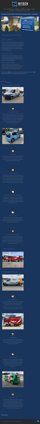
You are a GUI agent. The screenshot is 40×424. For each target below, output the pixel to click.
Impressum (13, 421)
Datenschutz (16, 421)
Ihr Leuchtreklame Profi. (8, 82)
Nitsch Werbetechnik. (3, 81)
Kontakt (20, 421)
